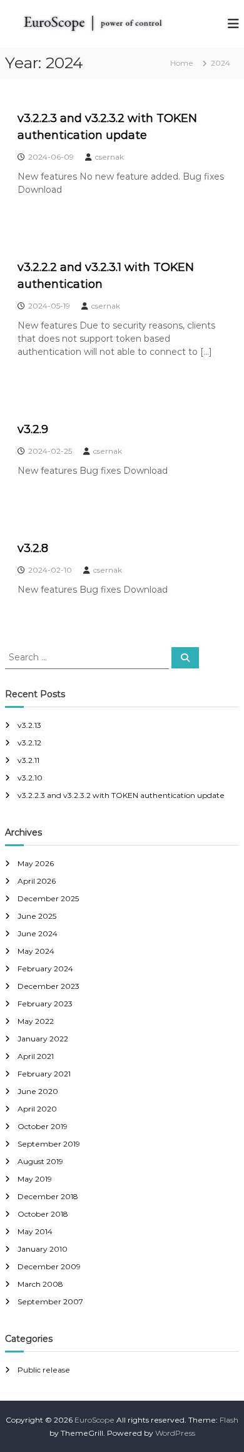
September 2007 (50, 1301)
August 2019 (40, 1161)
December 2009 (49, 1266)
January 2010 (43, 1249)
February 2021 (44, 1073)
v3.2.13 (29, 725)
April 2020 (37, 1108)
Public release (44, 1369)
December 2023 (48, 986)
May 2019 (35, 1179)
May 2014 (35, 1231)
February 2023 (45, 1003)
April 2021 (36, 1056)
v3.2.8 (33, 548)
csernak (109, 156)
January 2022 (43, 1038)
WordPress (175, 1433)
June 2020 (38, 1091)
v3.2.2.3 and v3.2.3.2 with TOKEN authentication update (121, 795)
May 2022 (36, 1021)
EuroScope (94, 1419)
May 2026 (36, 863)
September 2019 (49, 1143)
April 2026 (37, 881)
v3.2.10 (30, 777)
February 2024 (45, 968)
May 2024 (36, 951)
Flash (229, 1419)
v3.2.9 (33, 429)
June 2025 (37, 916)
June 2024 (38, 933)
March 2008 (40, 1284)
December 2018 (48, 1196)
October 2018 (43, 1214)
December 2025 (48, 898)
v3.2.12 (29, 742)
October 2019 (43, 1126)
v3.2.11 (28, 760)
